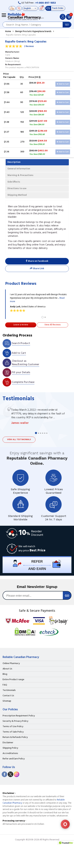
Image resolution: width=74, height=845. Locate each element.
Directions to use (16, 188)
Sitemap (7, 701)
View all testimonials (19, 439)
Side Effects (13, 182)
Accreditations (10, 753)
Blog (5, 674)
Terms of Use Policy (13, 726)
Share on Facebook (37, 261)
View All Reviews (52, 325)
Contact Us (8, 695)
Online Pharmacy (11, 663)
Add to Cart (63, 84)
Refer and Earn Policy (14, 759)
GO (67, 24)
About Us (7, 669)
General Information (18, 169)
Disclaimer (8, 742)
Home (8, 31)
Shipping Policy (10, 748)
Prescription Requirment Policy (19, 716)
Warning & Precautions (20, 175)
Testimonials (9, 690)
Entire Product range (13, 679)
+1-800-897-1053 (45, 3)
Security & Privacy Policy (15, 721)
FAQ (5, 685)
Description (13, 162)
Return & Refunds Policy (15, 737)
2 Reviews (29, 46)
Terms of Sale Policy (13, 732)
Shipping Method (17, 195)
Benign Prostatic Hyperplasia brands (33, 31)
